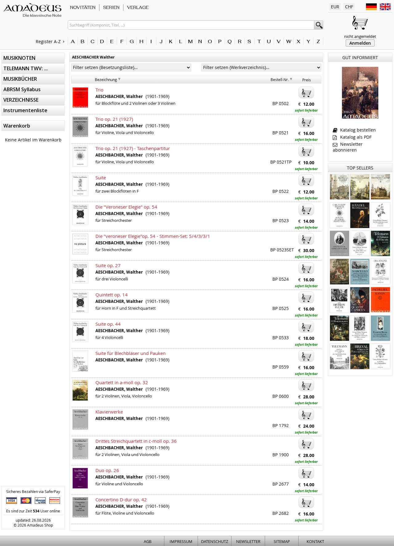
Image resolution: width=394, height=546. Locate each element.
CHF (349, 7)
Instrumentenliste (25, 110)
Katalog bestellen (357, 130)
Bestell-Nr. (280, 79)
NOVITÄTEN (82, 7)
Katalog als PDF (355, 137)
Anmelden (360, 43)
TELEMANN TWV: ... (25, 68)
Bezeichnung (106, 79)
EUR (335, 7)
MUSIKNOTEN (19, 58)
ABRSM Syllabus (22, 89)
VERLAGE (138, 7)
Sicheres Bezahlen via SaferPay (33, 491)
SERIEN (111, 7)
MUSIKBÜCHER (20, 78)
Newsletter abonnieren (348, 147)
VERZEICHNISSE (20, 99)
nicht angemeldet (360, 36)
